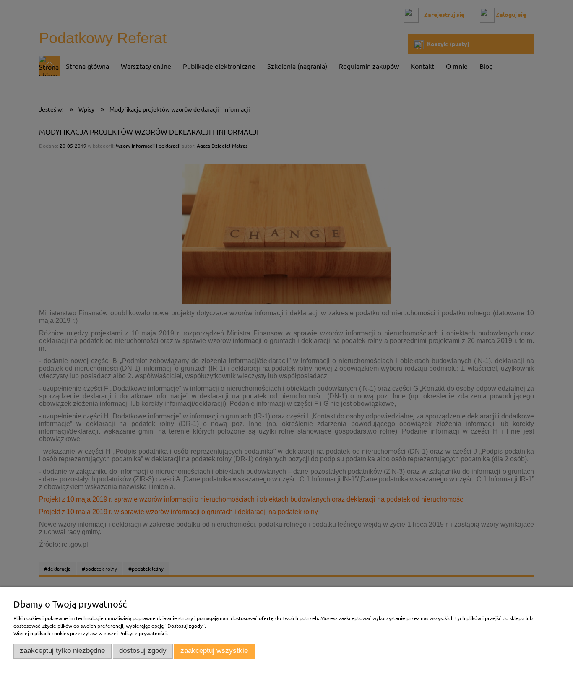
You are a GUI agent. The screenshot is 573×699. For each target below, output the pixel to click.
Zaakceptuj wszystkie (214, 651)
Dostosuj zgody (143, 651)
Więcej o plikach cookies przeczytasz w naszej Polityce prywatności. (90, 633)
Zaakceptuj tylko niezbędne (62, 651)
